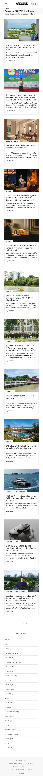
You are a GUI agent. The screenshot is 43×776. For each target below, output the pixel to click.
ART (6, 639)
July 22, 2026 (9, 461)
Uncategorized (12, 41)
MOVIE (7, 698)
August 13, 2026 (10, 261)
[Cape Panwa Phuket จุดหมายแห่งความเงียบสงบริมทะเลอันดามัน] (21, 430)
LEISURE (9, 141)
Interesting (9, 676)
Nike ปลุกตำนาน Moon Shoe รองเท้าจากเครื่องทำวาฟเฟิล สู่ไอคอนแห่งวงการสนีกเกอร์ (21, 548)
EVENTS (7, 658)
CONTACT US (21, 773)
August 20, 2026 (10, 60)
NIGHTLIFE (8, 716)
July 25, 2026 (9, 411)
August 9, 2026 (10, 311)
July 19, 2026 (9, 561)
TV (6, 743)
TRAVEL (15, 141)
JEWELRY (8, 685)
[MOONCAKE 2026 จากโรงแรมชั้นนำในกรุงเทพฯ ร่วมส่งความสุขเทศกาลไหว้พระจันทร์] (21, 230)
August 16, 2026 (10, 160)
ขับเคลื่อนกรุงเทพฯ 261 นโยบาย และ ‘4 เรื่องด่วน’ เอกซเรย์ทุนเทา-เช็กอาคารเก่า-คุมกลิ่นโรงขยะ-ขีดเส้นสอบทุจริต (21, 348)
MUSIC (7, 703)
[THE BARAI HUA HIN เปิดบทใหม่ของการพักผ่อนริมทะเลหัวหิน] (21, 130)
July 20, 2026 (9, 511)
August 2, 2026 (10, 361)
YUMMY (7, 748)
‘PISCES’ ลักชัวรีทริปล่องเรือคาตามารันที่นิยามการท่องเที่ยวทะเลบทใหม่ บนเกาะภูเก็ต (21, 498)
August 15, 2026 (10, 210)
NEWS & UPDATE (11, 91)
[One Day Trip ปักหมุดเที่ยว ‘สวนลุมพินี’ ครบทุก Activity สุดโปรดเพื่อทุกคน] (21, 280)
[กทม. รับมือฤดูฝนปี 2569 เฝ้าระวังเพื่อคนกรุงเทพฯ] (21, 380)
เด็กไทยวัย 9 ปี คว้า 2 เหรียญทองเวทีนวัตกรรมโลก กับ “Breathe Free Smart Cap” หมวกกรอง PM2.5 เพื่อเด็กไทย (21, 98)
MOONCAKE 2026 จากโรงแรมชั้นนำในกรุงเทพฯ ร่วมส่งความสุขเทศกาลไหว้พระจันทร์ (21, 248)
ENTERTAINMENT (10, 653)
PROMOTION (9, 730)
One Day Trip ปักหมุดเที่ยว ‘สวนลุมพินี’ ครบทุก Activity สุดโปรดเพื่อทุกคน (19, 298)
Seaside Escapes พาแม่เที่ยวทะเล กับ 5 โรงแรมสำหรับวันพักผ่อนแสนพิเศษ (21, 47)
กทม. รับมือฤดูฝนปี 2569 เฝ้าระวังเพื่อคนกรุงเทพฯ (21, 397)
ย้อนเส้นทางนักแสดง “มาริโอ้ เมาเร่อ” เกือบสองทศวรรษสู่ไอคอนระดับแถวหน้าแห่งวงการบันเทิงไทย (21, 598)
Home (7, 8)
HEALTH (7, 671)
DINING (8, 191)
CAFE (6, 644)
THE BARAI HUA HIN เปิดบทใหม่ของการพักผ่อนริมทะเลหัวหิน (21, 147)
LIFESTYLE (9, 341)
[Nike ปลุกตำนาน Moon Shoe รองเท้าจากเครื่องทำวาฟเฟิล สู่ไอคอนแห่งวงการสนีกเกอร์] (21, 530)
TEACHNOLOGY (10, 734)
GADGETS (8, 667)
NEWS (7, 707)
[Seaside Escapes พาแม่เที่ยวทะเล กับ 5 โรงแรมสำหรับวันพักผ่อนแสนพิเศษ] (21, 30)
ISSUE (7, 680)
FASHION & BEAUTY (13, 541)
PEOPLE (23, 591)
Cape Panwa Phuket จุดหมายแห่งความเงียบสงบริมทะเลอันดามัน (21, 447)
